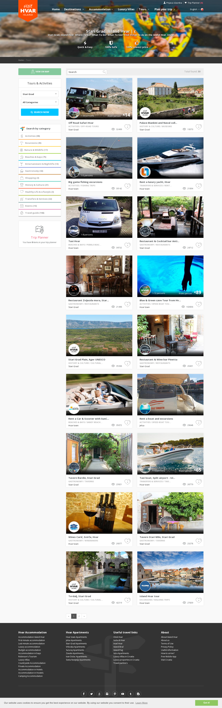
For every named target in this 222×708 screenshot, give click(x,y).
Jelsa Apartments (74, 640)
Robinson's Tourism (27, 656)
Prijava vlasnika (174, 2)
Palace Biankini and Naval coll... (158, 122)
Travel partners (120, 663)
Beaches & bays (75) (35, 156)
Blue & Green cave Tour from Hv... (160, 300)
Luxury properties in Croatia (126, 659)
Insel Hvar (118, 643)
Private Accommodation (29, 666)
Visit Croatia (166, 659)
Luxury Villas (126, 9)
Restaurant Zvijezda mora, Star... (88, 300)
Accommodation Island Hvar (31, 637)
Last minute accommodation (31, 643)
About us (165, 640)
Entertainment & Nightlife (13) (42, 163)
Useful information (169, 650)
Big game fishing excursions (85, 182)
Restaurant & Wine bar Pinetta (158, 359)
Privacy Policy (167, 646)
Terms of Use (167, 643)
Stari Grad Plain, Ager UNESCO (86, 359)
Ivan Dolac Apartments (76, 656)
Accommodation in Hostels (30, 672)
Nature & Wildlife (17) (36, 149)
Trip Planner (195, 2)
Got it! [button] (206, 703)
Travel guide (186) (34, 212)
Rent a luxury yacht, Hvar (155, 182)
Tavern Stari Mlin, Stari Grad (157, 537)
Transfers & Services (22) (38, 198)
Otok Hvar (118, 637)
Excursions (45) (33, 142)
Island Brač (118, 646)
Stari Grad (28, 94)
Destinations (73, 9)
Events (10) (31, 205)
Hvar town (73, 188)
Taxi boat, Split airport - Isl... (157, 477)
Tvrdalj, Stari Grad (79, 596)
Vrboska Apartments (75, 646)
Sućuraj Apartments (75, 650)
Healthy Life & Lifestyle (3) (39, 191)
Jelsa (142, 425)
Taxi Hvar (74, 241)
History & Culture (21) (36, 184)
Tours (143, 9)
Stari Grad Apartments (76, 643)
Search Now (41, 112)
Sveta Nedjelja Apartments (78, 659)
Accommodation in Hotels (30, 669)
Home (56, 9)
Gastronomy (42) (34, 170)
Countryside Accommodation (32, 663)
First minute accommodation (31, 640)
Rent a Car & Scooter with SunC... (88, 418)
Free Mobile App (168, 656)
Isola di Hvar (119, 640)
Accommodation (100, 9)
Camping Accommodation (30, 676)
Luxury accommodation (29, 646)
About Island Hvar (169, 637)
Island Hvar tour (150, 596)
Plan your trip (164, 9)
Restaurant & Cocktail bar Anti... (159, 241)
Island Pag (118, 650)
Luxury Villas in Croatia (123, 656)
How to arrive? (167, 653)
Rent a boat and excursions (156, 418)
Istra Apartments (121, 653)
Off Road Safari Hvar (81, 122)
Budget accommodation (29, 650)
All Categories (30, 102)
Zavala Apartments (75, 653)
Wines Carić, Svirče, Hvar (83, 537)
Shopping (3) (32, 177)
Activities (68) (32, 135)
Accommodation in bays (29, 653)
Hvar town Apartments (76, 637)
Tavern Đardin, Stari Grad (84, 477)
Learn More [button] (142, 702)
